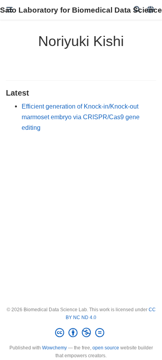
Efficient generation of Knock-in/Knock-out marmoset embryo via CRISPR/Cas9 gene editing (81, 117)
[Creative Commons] (81, 333)
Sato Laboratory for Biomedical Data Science (81, 10)
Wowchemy (54, 348)
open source (105, 348)
